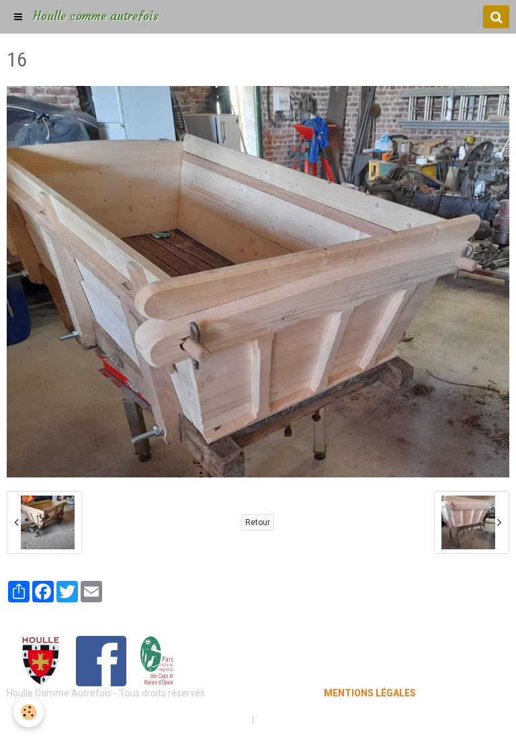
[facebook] (101, 660)
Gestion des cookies (299, 719)
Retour (257, 522)
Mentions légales (211, 719)
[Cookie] (28, 712)
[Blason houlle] (40, 660)
